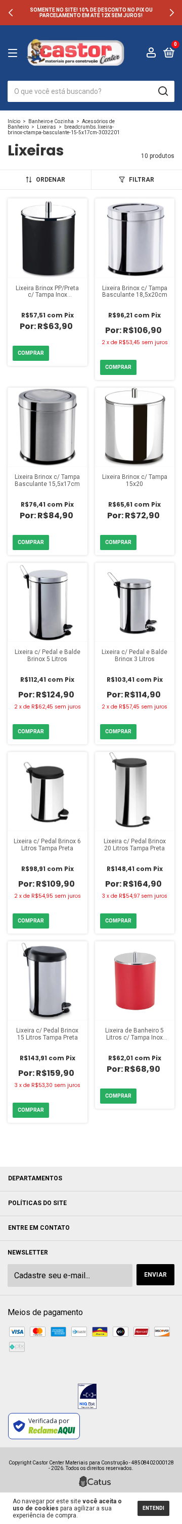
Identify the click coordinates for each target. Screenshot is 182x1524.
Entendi (153, 1508)
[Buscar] (162, 91)
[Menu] (14, 53)
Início (14, 121)
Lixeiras (46, 127)
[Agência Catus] (95, 1481)
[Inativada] (87, 1397)
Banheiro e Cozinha (51, 121)
